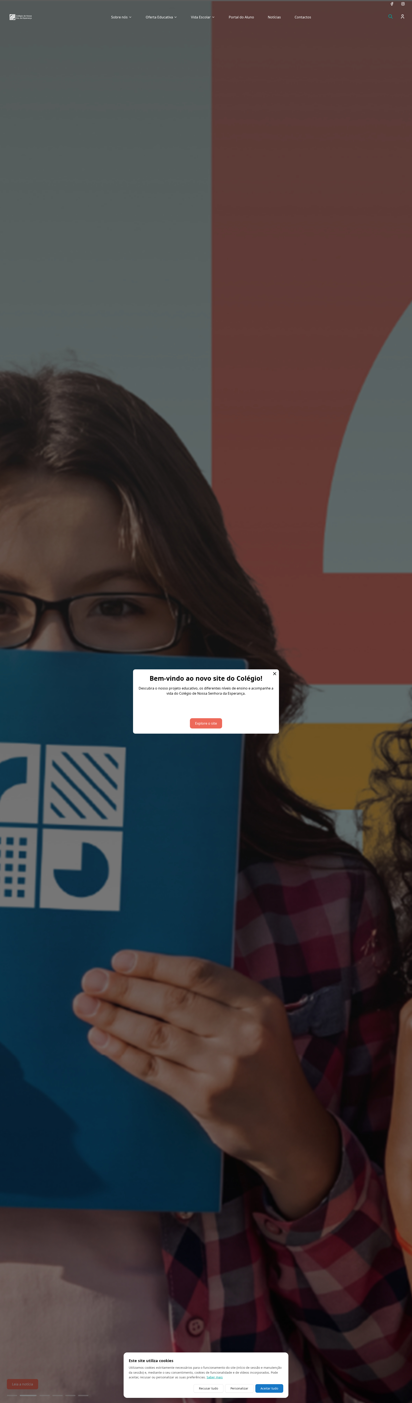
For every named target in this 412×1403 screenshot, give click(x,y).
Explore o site (206, 723)
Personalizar (239, 1388)
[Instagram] (403, 4)
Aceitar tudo (269, 1388)
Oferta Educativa (159, 17)
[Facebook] (392, 4)
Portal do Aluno (241, 17)
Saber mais (215, 1377)
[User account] (402, 16)
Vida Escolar (201, 17)
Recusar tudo (208, 1388)
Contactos (303, 17)
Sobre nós (119, 17)
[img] (20, 17)
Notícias (274, 17)
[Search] (390, 16)
